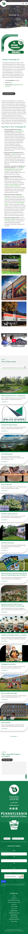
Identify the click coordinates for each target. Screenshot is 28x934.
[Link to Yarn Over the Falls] (14, 473)
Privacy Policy (14, 921)
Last (14, 863)
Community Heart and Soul (14, 902)
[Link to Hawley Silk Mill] (14, 711)
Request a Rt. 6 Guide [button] (17, 838)
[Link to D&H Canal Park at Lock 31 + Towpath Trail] (14, 385)
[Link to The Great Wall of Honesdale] (14, 682)
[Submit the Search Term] (24, 367)
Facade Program (14, 910)
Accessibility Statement (14, 919)
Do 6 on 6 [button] (6, 838)
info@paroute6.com (14, 805)
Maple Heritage (14, 915)
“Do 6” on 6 (14, 908)
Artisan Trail (14, 898)
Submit (3, 881)
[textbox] (14, 367)
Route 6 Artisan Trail (15, 186)
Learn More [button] (4, 402)
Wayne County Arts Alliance (12, 184)
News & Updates (14, 917)
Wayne (10, 82)
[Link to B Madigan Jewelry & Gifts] (14, 653)
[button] (23, 3)
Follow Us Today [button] (6, 760)
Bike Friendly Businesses (14, 900)
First (14, 856)
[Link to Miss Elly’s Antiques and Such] (14, 503)
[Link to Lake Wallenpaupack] (14, 443)
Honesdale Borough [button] (8, 93)
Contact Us (14, 904)
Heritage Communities (14, 912)
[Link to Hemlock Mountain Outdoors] (14, 414)
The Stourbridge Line (19, 131)
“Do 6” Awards (14, 906)
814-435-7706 (14, 802)
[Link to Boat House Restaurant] (14, 532)
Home (14, 895)
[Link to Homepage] (3, 3)
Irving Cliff (15, 154)
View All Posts (13, 736)
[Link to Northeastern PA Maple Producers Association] (14, 624)
